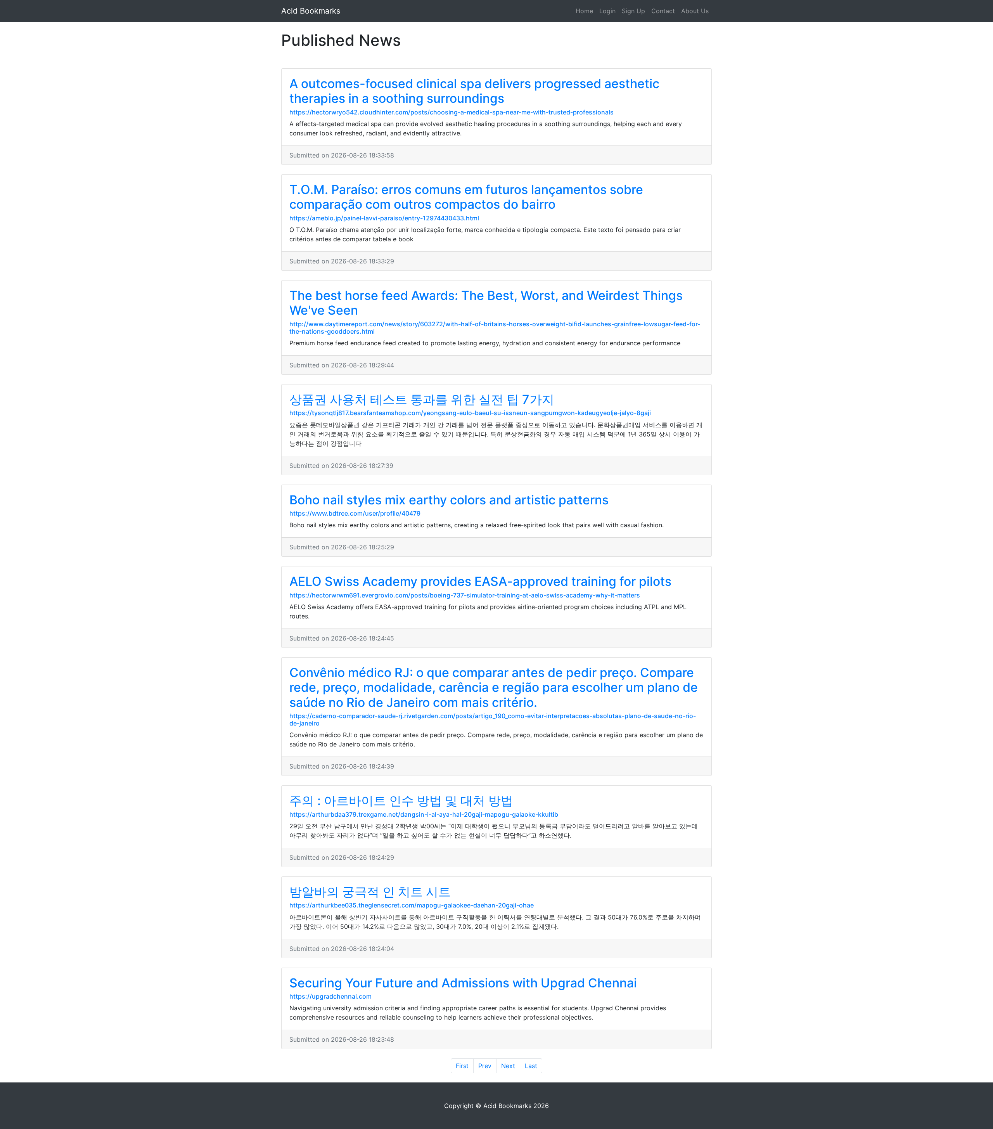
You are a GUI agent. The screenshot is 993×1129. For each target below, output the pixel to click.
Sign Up (633, 11)
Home (584, 11)
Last (531, 1066)
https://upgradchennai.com (330, 996)
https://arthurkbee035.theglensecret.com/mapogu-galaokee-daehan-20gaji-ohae (411, 905)
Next (508, 1066)
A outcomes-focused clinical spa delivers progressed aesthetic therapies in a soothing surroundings (474, 91)
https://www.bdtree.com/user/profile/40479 (354, 513)
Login (607, 11)
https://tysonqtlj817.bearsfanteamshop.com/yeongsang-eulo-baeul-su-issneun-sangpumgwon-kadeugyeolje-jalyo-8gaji (470, 413)
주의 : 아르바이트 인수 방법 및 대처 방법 (401, 800)
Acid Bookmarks (310, 11)
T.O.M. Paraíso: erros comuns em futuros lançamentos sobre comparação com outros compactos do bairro (466, 197)
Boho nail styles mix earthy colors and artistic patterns (449, 499)
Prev (484, 1066)
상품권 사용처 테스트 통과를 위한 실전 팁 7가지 (421, 399)
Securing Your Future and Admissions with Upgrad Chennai (463, 982)
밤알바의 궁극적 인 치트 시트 (370, 891)
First (462, 1066)
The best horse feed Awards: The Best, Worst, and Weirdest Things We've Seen (486, 303)
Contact (663, 11)
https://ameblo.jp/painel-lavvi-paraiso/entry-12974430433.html (384, 218)
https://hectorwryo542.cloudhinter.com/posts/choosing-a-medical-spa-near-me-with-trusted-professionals (451, 112)
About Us (695, 11)
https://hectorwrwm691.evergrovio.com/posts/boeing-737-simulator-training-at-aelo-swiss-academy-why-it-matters (464, 595)
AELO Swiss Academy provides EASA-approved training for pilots (480, 581)
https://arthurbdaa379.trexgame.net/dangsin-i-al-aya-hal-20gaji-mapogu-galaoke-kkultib (423, 814)
